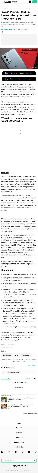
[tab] (6, 378)
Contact (19, 428)
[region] (19, 390)
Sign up (33, 365)
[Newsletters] (29, 452)
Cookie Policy (19, 447)
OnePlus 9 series (11, 84)
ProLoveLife (7, 300)
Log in (29, 365)
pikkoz (5, 309)
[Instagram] (9, 452)
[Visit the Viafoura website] (33, 413)
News (3, 345)
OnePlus (3, 347)
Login (34, 2)
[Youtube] (16, 452)
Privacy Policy (19, 442)
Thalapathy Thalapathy (11, 278)
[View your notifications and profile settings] (35, 378)
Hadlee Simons (7, 29)
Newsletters (11, 345)
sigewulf (6, 274)
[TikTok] (36, 452)
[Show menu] (2, 2)
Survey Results (9, 347)
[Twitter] (22, 452)
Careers (19, 433)
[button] (19, 2)
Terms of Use (19, 437)
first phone (23, 195)
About (19, 423)
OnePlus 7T (10, 231)
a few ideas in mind (17, 107)
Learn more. (31, 8)
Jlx (4, 327)
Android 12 (5, 235)
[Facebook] (2, 452)
